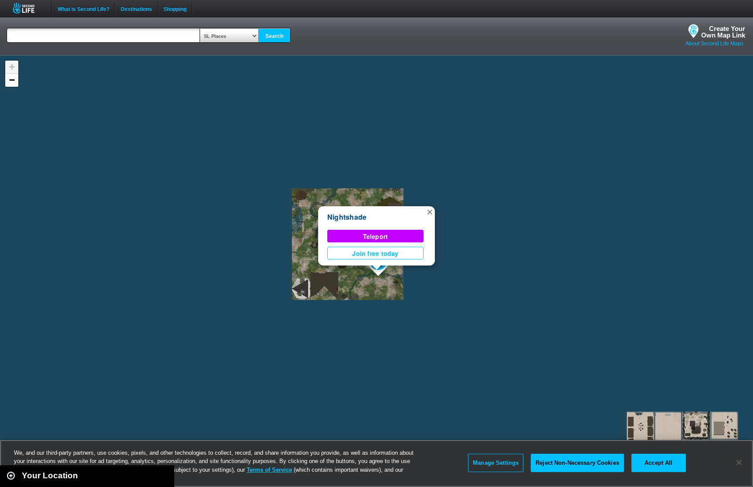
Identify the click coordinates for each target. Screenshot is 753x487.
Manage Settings (496, 463)
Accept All (658, 463)
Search (274, 36)
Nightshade (346, 217)
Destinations (136, 8)
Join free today (375, 253)
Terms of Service (269, 470)
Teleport (375, 236)
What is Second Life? (83, 8)
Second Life (28, 8)
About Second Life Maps (714, 44)
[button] (429, 211)
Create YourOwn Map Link (723, 32)
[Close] (739, 462)
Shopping (175, 8)
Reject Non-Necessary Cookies (577, 463)
